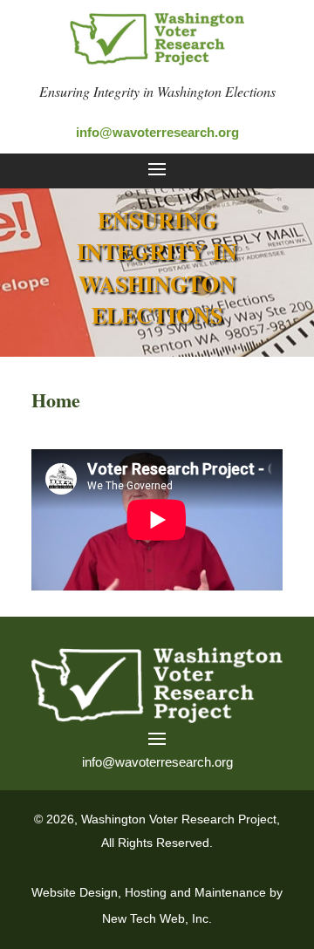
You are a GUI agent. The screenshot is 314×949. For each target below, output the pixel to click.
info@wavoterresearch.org (157, 132)
